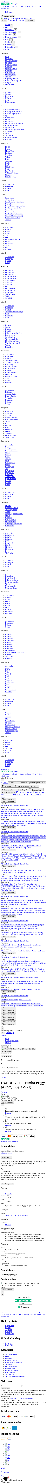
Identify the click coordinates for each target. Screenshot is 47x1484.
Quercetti (4, 1092)
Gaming (8, 713)
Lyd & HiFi (9, 204)
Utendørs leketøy (11, 137)
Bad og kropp (10, 335)
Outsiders (8, 155)
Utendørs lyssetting (11, 582)
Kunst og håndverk (11, 125)
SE (8, 1453)
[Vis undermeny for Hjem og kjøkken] (19, 37)
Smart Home (9, 198)
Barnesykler (9, 118)
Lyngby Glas (9, 473)
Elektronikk (9, 59)
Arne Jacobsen (10, 477)
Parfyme (8, 325)
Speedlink (8, 748)
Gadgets (8, 83)
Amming (8, 512)
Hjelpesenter (9, 1326)
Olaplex (8, 358)
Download (9, 316)
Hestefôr (8, 654)
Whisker (8, 686)
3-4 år (12, 1215)
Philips (7, 241)
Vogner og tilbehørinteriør (14, 514)
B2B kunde (9, 12)
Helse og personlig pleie (13, 81)
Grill (6, 574)
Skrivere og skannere (12, 727)
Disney (7, 159)
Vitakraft (8, 674)
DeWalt (7, 605)
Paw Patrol (9, 171)
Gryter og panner (11, 417)
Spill (6, 116)
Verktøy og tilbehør (12, 339)
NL (8, 1458)
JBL (6, 235)
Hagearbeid (9, 576)
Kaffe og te (9, 411)
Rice (6, 551)
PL (8, 1462)
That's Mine (9, 553)
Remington (9, 382)
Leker (7, 57)
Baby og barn (10, 1368)
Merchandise (9, 85)
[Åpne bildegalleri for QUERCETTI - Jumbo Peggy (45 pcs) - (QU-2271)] (18, 1049)
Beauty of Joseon (11, 376)
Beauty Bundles (10, 396)
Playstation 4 (9, 272)
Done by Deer (10, 543)
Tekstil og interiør (11, 510)
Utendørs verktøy (11, 586)
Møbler (7, 431)
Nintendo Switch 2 (11, 276)
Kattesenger (9, 648)
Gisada (7, 380)
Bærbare (8, 715)
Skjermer (8, 723)
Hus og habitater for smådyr (14, 652)
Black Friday (9, 1345)
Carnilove (8, 680)
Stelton (7, 453)
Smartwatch (9, 210)
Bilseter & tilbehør (11, 508)
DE (8, 1455)
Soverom (8, 433)
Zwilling (8, 459)
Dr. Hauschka (10, 368)
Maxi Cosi (8, 547)
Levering (8, 1328)
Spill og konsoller (11, 61)
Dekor (7, 427)
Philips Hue (9, 243)
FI (8, 1451)
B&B (7, 676)
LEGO (7, 147)
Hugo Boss (9, 357)
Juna (6, 469)
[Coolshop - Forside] (17, 18)
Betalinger (8, 1332)
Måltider (8, 506)
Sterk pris (8, 94)
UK (8, 1447)
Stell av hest (9, 656)
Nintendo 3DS (10, 290)
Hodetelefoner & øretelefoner (15, 206)
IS (8, 1460)
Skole (7, 133)
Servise (7, 421)
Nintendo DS (9, 292)
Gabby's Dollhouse (11, 173)
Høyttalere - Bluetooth (13, 208)
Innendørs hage (10, 435)
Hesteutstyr (9, 658)
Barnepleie (9, 347)
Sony (7, 245)
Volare (7, 157)
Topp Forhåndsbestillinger (14, 312)
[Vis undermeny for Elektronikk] (15, 29)
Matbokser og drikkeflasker (14, 129)
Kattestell (8, 646)
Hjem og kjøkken (11, 65)
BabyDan (8, 537)
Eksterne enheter (11, 729)
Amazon (8, 249)
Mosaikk (8, 1043)
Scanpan (8, 455)
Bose (7, 247)
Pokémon (8, 153)
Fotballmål (9, 121)
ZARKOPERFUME (12, 362)
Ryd (3, 1033)
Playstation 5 (9, 270)
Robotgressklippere (12, 580)
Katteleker (8, 644)
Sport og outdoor (11, 69)
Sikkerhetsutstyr (10, 522)
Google (7, 744)
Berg (7, 169)
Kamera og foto (10, 212)
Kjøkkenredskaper (11, 419)
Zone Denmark (10, 449)
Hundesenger (9, 640)
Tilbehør (8, 220)
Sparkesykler (9, 127)
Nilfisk (7, 599)
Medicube (8, 374)
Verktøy (8, 77)
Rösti (7, 447)
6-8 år (26, 1215)
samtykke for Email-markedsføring (21, 1398)
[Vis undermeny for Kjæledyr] (13, 44)
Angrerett (8, 1330)
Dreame (8, 229)
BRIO (7, 165)
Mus (6, 719)
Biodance (8, 370)
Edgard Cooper (10, 690)
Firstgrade (8, 175)
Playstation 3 (9, 274)
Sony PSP (8, 298)
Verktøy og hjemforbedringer (15, 1376)
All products (9, 92)
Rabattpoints (9, 1334)
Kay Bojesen (9, 471)
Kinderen (8, 67)
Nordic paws (9, 682)
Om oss (7, 1343)
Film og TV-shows (11, 1366)
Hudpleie (8, 331)
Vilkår (3, 1468)
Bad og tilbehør (10, 520)
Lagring (8, 425)
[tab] (2, 1047)
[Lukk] (2, 780)
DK (8, 1444)
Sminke (7, 327)
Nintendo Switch (11, 278)
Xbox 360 (8, 284)
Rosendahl (9, 475)
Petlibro (8, 688)
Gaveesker (9, 398)
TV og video (9, 200)
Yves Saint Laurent (11, 360)
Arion (7, 668)
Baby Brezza (9, 535)
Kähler (7, 485)
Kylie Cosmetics (11, 372)
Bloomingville (10, 463)
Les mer (3, 1077)
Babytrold (8, 539)
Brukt (7, 314)
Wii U (7, 296)
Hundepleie (9, 638)
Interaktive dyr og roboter (14, 123)
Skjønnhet (8, 63)
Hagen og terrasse (11, 79)
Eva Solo (8, 613)
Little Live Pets (10, 177)
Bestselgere (9, 96)
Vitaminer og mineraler (13, 343)
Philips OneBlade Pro (12, 239)
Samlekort (8, 131)
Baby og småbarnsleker (13, 112)
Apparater (8, 413)
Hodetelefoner (10, 721)
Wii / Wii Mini (10, 294)
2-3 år (7, 1215)
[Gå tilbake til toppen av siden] (2, 1294)
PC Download (10, 288)
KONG (7, 670)
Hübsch (8, 483)
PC (6, 286)
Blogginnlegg (10, 102)
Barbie (7, 149)
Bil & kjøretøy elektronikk (14, 214)
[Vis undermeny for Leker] (11, 27)
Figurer (7, 119)
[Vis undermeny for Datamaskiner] (16, 47)
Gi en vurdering (6, 1056)
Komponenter (10, 725)
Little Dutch (9, 167)
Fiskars (7, 465)
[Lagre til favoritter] (2, 1104)
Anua (7, 378)
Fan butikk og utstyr (12, 1370)
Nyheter (8, 98)
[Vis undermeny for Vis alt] (11, 25)
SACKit (8, 481)
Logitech (8, 237)
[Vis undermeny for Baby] (11, 39)
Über (7, 678)
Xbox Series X (10, 280)
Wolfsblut (8, 692)
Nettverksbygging (11, 731)
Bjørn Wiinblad (10, 479)
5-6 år (22, 1215)
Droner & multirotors (12, 218)
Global (7, 457)
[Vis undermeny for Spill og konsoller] (19, 32)
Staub (7, 461)
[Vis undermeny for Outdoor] (13, 42)
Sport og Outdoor (11, 1374)
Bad (6, 423)
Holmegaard (9, 467)
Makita (7, 607)
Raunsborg (9, 364)
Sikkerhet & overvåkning (14, 216)
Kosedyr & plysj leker (12, 114)
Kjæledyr (8, 71)
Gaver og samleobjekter (13, 524)
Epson (7, 742)
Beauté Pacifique (11, 366)
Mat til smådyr (10, 650)
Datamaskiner (10, 73)
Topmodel (8, 161)
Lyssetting (8, 429)
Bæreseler (8, 518)
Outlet (7, 100)
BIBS (7, 541)
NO (8, 1449)
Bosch (7, 603)
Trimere (8, 345)
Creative (8, 750)
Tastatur (8, 717)
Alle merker (9, 227)
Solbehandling (10, 337)
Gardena (8, 597)
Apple (7, 233)
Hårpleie (8, 329)
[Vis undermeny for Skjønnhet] (14, 34)
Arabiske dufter (10, 394)
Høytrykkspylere (11, 578)
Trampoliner (9, 135)
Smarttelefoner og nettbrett (14, 202)
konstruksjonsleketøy (12, 110)
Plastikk (8, 1225)
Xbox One (9, 282)
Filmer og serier (10, 75)
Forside (3, 1035)
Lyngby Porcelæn (11, 451)
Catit (7, 672)
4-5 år (17, 1215)
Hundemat (8, 634)
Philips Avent (9, 549)
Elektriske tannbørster (12, 341)
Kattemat (8, 642)
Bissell (7, 231)
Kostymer (8, 139)
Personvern (5, 1472)
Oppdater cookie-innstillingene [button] (11, 1480)
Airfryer (8, 415)
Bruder (7, 163)
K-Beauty (8, 392)
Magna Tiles (9, 151)
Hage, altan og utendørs (13, 1362)
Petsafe (7, 684)
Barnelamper (9, 526)
